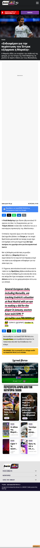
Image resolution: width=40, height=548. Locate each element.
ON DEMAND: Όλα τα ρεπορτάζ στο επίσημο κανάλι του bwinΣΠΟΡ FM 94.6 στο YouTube (19, 351)
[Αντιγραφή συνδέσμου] (24, 215)
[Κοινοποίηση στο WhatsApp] (14, 215)
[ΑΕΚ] (1, 8)
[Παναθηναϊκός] (30, 8)
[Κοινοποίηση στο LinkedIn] (19, 215)
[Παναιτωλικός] (33, 8)
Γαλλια (3, 40)
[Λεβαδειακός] (19, 8)
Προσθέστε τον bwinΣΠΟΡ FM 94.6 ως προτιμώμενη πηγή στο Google (18, 209)
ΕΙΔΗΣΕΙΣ (29, 12)
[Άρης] (5, 8)
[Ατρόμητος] (12, 8)
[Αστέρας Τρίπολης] (9, 8)
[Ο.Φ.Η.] (26, 8)
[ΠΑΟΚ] (37, 8)
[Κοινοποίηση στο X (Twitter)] (9, 215)
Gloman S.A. (19, 487)
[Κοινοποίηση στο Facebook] (4, 215)
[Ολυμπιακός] (23, 8)
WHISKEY (24, 487)
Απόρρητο (36, 546)
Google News (8, 339)
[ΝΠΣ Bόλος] (16, 8)
